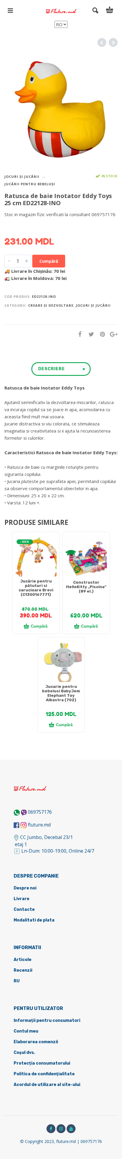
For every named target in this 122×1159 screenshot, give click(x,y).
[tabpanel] (36, 558)
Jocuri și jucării (21, 176)
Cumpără (48, 261)
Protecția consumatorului (42, 1063)
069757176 (40, 812)
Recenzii (23, 970)
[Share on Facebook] (78, 334)
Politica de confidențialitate (44, 1073)
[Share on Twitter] (89, 334)
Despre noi (25, 888)
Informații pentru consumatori (47, 1020)
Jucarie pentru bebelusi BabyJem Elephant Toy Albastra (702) (61, 693)
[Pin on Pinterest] (100, 334)
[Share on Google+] (112, 334)
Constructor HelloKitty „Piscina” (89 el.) (86, 586)
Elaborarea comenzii (36, 1041)
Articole (22, 959)
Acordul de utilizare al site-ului (47, 1084)
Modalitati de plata (34, 920)
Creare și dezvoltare (50, 305)
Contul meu (26, 1031)
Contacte (24, 909)
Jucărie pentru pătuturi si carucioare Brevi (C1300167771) (36, 588)
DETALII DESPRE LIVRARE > (33, 226)
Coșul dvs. (24, 1052)
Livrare (21, 898)
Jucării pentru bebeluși (29, 184)
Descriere (51, 368)
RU (17, 981)
